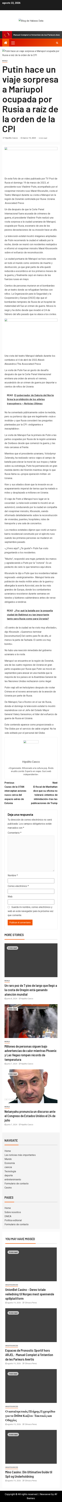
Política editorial (13, 1220)
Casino (8, 1187)
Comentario (14, 832)
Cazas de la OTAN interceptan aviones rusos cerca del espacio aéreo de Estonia (15, 793)
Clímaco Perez (31, 1303)
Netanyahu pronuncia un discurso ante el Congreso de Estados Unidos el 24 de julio (30, 1115)
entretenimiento (13, 1179)
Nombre (13, 875)
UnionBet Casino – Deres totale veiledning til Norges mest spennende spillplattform (29, 1294)
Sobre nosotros (13, 1212)
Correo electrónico (18, 886)
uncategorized (11, 1285)
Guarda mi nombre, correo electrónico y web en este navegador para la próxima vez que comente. (30, 911)
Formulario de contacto (17, 1183)
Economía (10, 1163)
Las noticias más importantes (20, 1155)
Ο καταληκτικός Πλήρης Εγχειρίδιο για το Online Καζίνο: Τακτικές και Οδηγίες (30, 1415)
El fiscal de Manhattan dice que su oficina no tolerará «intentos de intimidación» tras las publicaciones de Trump (44, 793)
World (5, 61)
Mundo (8, 1159)
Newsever (45, 1494)
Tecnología (10, 1171)
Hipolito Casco (11, 138)
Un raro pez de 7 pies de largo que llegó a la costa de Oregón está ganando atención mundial (31, 989)
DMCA (8, 1216)
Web (10, 896)
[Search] (57, 43)
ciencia (8, 1167)
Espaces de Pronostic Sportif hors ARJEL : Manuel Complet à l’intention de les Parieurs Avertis (29, 1354)
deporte (9, 1175)
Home (8, 1151)
